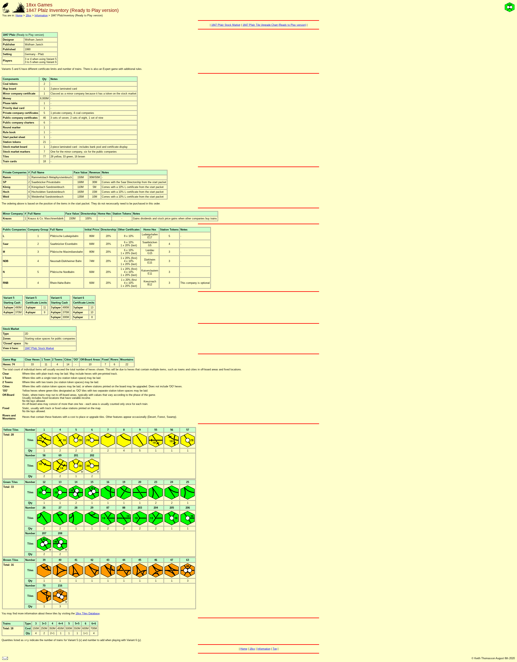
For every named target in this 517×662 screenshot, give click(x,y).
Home (19, 15)
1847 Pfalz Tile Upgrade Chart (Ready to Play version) (274, 24)
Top (275, 648)
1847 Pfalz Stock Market (225, 24)
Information (41, 15)
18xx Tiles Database (88, 613)
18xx (28, 15)
